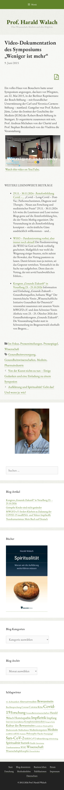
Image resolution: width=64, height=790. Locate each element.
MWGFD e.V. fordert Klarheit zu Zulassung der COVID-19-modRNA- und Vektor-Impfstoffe (28, 513)
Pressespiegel (50, 343)
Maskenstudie (12, 729)
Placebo (40, 733)
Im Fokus (13, 343)
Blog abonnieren (23, 766)
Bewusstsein (45, 701)
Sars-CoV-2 (15, 737)
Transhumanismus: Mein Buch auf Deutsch (27, 519)
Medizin (42, 360)
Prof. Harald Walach (32, 22)
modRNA (9, 734)
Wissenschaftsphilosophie (17, 751)
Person (53, 766)
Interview (9, 721)
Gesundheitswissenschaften (20, 360)
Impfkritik (38, 717)
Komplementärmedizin (34, 721)
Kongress (48, 722)
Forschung (18, 712)
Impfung (52, 718)
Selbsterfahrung (42, 738)
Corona (25, 707)
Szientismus (40, 743)
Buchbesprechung (13, 707)
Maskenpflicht (48, 726)
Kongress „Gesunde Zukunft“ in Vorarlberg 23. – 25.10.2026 (29, 501)
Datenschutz (32, 775)
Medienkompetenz (38, 729)
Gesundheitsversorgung (21, 354)
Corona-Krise (36, 707)
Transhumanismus (13, 747)
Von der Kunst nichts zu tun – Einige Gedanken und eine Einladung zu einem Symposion (27, 376)
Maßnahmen (23, 729)
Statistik (25, 743)
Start (10, 766)
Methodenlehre (24, 771)
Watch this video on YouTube (22, 169)
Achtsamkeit (14, 701)
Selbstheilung (53, 738)
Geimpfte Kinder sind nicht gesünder (24, 507)
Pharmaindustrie (14, 365)
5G (7, 702)
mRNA (16, 733)
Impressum (55, 771)
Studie (33, 743)
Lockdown (39, 726)
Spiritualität (13, 743)
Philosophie (31, 733)
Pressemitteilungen (31, 343)
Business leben (40, 766)
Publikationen (40, 771)
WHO (23, 747)
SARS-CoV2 (30, 738)
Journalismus (19, 721)
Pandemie (23, 734)
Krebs (53, 722)
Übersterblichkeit (34, 751)
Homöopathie (22, 718)
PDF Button (57, 77)
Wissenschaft (11, 349)
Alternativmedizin (28, 701)
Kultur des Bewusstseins (20, 725)
